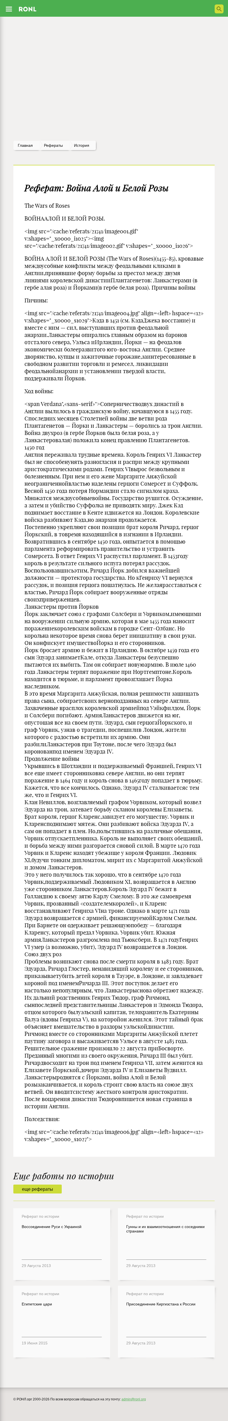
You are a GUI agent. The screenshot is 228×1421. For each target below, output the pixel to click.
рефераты (53, 145)
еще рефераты (37, 1189)
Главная (25, 145)
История (81, 145)
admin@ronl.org (134, 1399)
